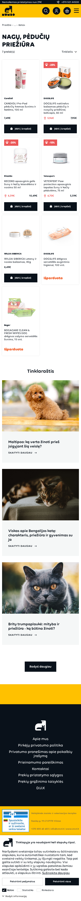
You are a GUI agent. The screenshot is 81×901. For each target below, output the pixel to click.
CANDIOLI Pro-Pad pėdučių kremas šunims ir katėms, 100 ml (20, 106)
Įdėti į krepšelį (23, 128)
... (15, 25)
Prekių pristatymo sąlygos (40, 775)
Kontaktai (40, 768)
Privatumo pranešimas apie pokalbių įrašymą (40, 753)
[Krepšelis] (67, 11)
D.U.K (40, 788)
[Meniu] (76, 11)
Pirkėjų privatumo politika (40, 745)
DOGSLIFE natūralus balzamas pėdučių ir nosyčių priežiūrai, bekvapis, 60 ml (56, 108)
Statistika (27, 890)
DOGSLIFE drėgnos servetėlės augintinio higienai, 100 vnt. (57, 262)
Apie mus (40, 739)
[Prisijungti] (56, 11)
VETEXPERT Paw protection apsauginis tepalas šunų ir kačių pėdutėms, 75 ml (57, 185)
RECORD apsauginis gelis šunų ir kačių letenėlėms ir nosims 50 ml (20, 184)
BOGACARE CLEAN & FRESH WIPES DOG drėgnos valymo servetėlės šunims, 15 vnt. (20, 335)
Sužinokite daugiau (56, 873)
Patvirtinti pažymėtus (22, 881)
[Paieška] (46, 11)
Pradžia (6, 25)
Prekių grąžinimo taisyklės (40, 781)
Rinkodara (48, 890)
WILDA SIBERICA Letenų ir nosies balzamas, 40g (20, 260)
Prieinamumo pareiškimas (40, 762)
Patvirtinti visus (62, 881)
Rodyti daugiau (40, 666)
